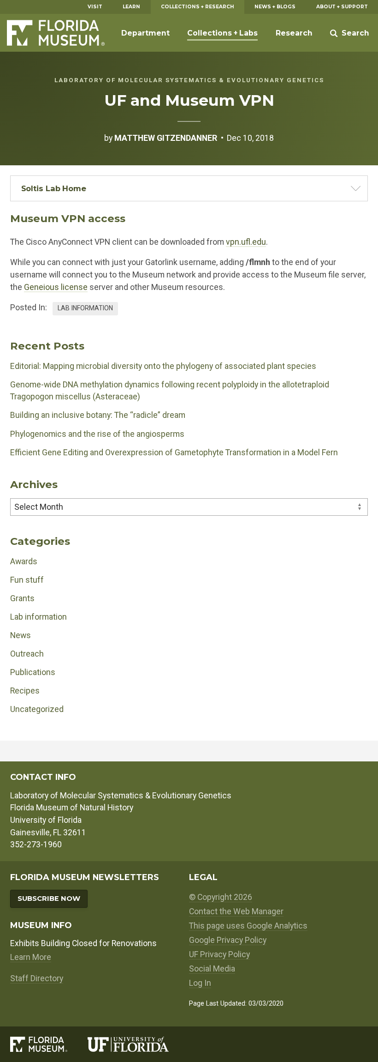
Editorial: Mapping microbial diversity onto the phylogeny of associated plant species (163, 366)
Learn (131, 7)
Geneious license (56, 287)
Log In (200, 983)
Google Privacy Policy (227, 940)
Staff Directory (36, 978)
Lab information (85, 308)
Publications (32, 672)
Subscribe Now (49, 898)
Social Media (212, 968)
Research (294, 33)
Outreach (27, 653)
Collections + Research (197, 7)
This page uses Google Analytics (248, 925)
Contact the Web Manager (236, 911)
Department (145, 33)
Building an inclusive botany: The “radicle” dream (97, 415)
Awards (23, 561)
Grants (22, 598)
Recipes (25, 690)
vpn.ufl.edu (246, 242)
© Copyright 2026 (220, 897)
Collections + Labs (222, 33)
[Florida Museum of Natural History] (48, 1044)
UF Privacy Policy (219, 954)
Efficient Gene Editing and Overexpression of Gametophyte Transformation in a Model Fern (174, 452)
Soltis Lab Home (54, 188)
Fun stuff (27, 580)
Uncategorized (37, 709)
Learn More (30, 957)
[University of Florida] (138, 1044)
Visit (95, 7)
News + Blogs (274, 7)
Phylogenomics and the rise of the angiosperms (97, 434)
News (20, 635)
